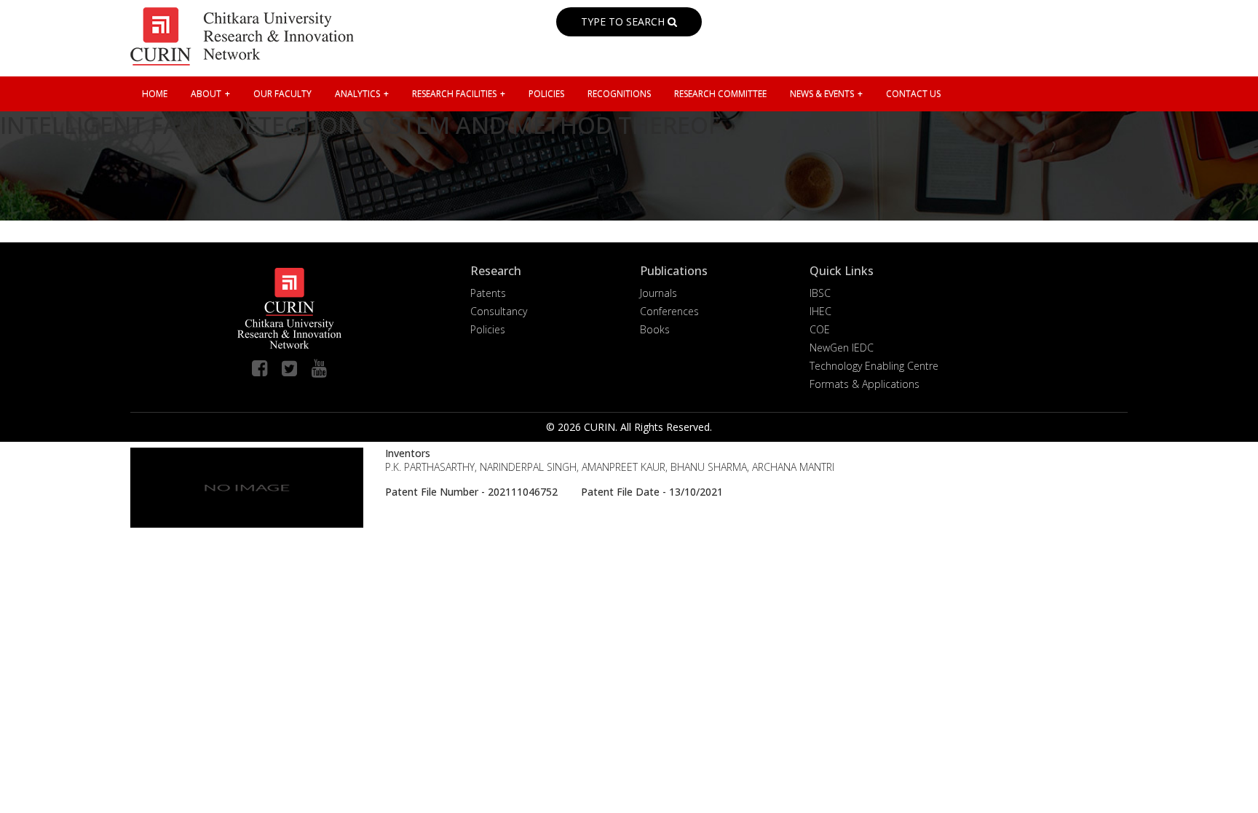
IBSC (820, 293)
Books (655, 329)
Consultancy (498, 311)
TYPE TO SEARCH (624, 21)
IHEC (820, 311)
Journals (658, 293)
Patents (488, 293)
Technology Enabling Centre (874, 366)
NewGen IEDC (842, 347)
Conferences (669, 311)
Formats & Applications (864, 384)
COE (820, 329)
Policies (487, 329)
